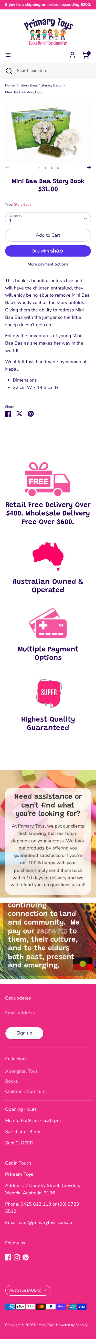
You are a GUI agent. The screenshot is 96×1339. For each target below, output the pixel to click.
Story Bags (22, 204)
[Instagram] (17, 1257)
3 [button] (51, 168)
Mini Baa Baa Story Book (24, 92)
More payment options (48, 264)
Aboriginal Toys (21, 1071)
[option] (48, 131)
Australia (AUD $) (25, 1290)
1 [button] (39, 168)
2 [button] (45, 168)
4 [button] (58, 168)
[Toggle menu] (8, 55)
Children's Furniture (25, 1091)
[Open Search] (8, 70)
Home (10, 85)
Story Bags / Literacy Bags (41, 85)
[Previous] (7, 167)
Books (11, 1081)
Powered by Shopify (72, 1324)
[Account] (72, 53)
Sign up (24, 1033)
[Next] (89, 167)
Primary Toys (44, 1324)
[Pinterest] (26, 1257)
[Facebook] (8, 1257)
